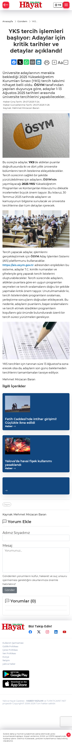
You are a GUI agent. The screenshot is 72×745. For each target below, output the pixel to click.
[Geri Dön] (6, 5)
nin (54, 179)
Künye (6, 657)
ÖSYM (39, 85)
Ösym (7, 504)
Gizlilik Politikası (10, 646)
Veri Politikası (9, 653)
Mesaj (7, 546)
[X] (38, 632)
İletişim (6, 660)
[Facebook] (30, 632)
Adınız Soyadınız (16, 533)
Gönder (10, 590)
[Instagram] (47, 632)
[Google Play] (36, 674)
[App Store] (36, 684)
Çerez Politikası (10, 650)
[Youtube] (64, 632)
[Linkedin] (56, 632)
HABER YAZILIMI (34, 701)
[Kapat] (69, 734)
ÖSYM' (47, 179)
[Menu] (66, 5)
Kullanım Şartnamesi (13, 643)
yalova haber (9, 664)
